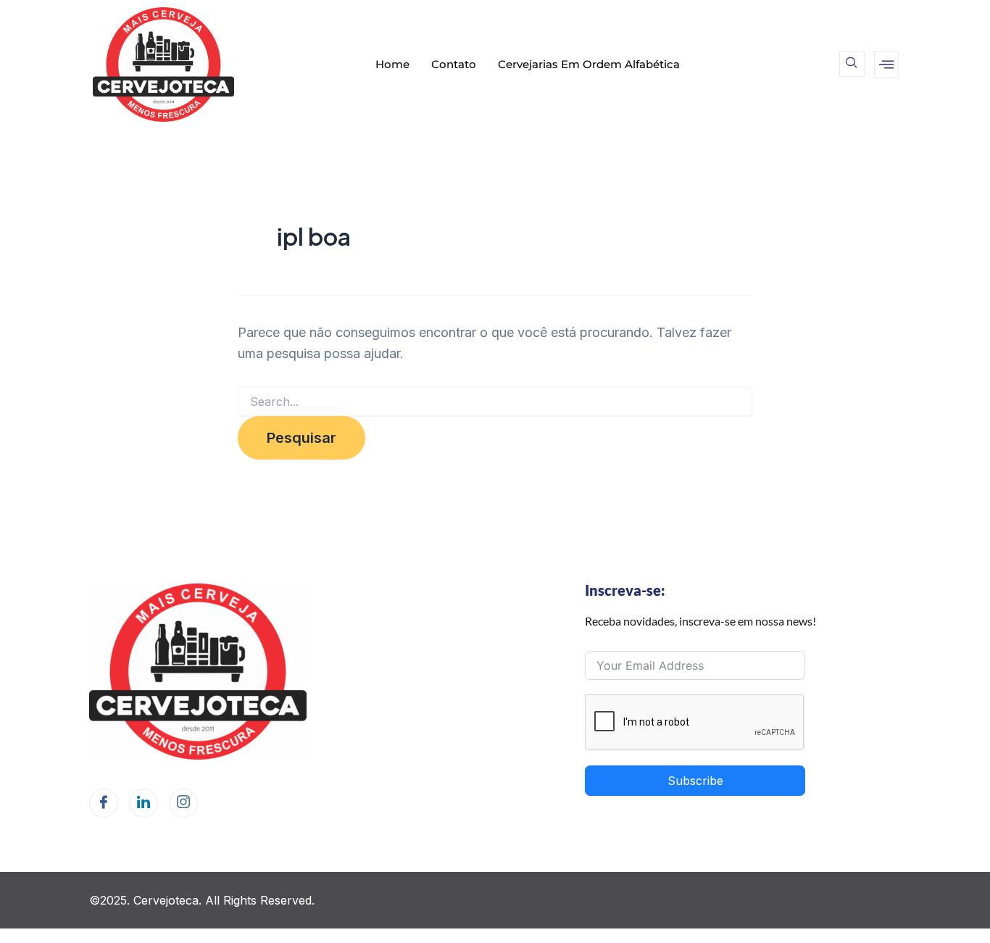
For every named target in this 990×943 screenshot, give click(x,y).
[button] (852, 64)
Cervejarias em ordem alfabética (589, 64)
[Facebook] (103, 803)
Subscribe (695, 780)
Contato (453, 64)
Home (392, 64)
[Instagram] (183, 803)
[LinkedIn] (143, 803)
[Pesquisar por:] (495, 402)
